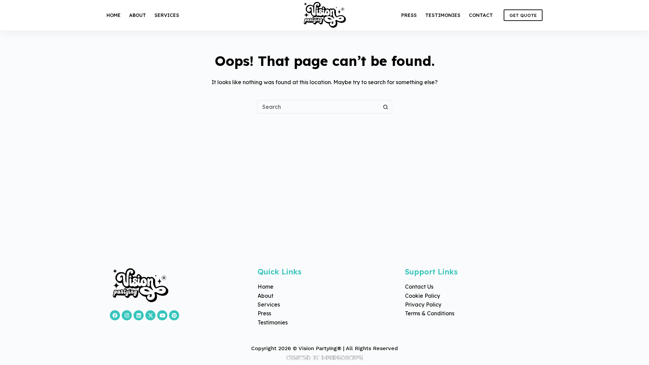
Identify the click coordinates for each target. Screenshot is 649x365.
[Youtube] (162, 315)
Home (113, 15)
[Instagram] (127, 315)
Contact (481, 15)
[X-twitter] (150, 315)
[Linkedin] (139, 315)
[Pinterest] (174, 315)
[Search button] (385, 106)
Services (166, 15)
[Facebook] (115, 315)
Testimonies (442, 15)
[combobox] (318, 107)
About (137, 15)
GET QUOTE (523, 15)
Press (409, 15)
